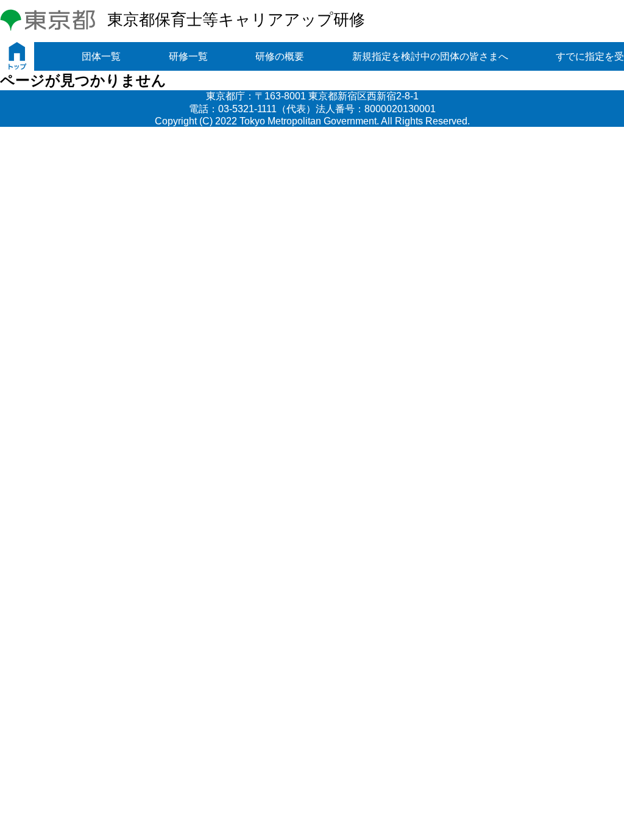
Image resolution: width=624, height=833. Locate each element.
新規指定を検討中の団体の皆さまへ (430, 56)
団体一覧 (101, 56)
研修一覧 (188, 56)
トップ (17, 56)
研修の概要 (279, 56)
